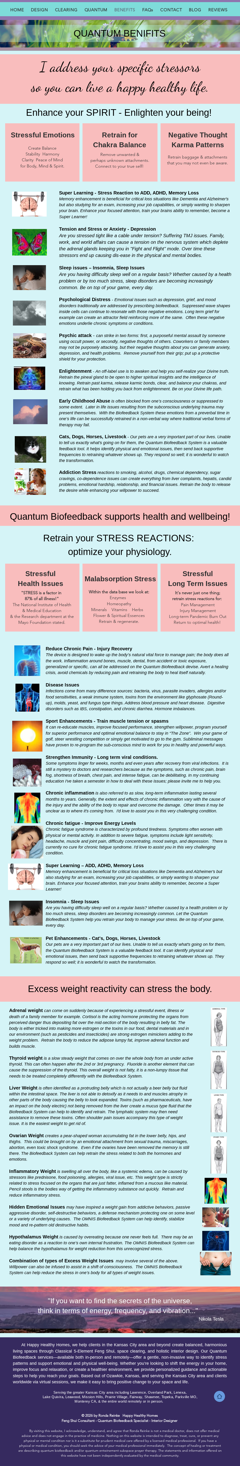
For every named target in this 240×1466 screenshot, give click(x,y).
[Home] (219, 1396)
